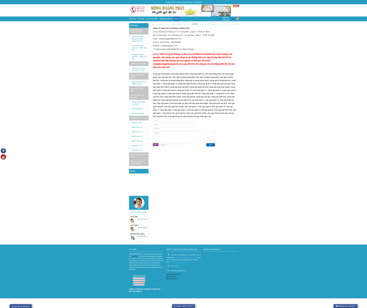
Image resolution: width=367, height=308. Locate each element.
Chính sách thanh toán (139, 278)
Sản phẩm (141, 19)
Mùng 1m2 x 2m (137, 127)
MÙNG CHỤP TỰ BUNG (138, 64)
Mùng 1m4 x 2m (137, 132)
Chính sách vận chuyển (139, 280)
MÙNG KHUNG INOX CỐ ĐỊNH (138, 103)
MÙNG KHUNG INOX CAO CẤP (137, 96)
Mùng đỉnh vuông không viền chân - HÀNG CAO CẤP (137, 39)
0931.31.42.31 (187, 306)
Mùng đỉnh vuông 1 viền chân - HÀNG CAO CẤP (139, 48)
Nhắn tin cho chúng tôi (346, 306)
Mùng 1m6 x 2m (137, 136)
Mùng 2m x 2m (137, 145)
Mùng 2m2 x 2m (137, 150)
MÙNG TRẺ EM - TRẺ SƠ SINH (139, 156)
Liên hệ (177, 19)
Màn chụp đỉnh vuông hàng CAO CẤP (138, 162)
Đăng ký (225, 17)
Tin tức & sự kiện (151, 19)
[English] (237, 6)
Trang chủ (132, 19)
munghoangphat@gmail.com (168, 64)
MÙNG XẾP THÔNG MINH (137, 90)
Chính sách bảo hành (139, 282)
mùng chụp (134, 256)
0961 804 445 (143, 227)
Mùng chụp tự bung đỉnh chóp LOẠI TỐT (138, 69)
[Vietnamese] (234, 6)
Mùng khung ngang (138, 113)
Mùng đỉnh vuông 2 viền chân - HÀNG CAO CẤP (139, 57)
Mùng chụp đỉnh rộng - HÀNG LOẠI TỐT (139, 83)
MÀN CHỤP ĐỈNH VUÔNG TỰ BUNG (136, 31)
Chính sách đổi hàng (139, 284)
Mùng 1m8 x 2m (137, 141)
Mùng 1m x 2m (137, 122)
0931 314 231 (143, 219)
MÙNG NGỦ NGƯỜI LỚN (139, 118)
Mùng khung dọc (137, 109)
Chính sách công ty (166, 19)
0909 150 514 (143, 236)
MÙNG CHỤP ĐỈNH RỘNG (137, 76)
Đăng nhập (226, 20)
